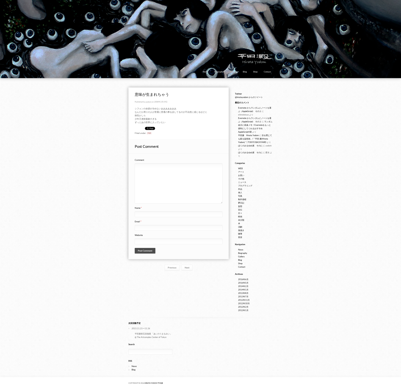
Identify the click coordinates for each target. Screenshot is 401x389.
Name (138, 208)
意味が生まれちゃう (152, 94)
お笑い (241, 175)
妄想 (240, 206)
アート (241, 172)
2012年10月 (244, 303)
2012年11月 (244, 300)
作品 (240, 189)
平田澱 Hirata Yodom (248, 135)
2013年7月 (243, 296)
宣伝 (240, 210)
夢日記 (241, 203)
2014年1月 (243, 290)
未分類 (241, 220)
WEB (240, 168)
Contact (267, 72)
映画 (240, 216)
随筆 (240, 234)
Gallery (233, 72)
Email (138, 221)
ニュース (242, 182)
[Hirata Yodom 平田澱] (254, 64)
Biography (219, 72)
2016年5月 (243, 283)
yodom (148, 102)
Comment (139, 160)
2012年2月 (243, 307)
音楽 (240, 237)
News (205, 72)
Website (139, 235)
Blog (245, 72)
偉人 (240, 192)
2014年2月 (243, 286)
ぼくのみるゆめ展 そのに (250, 146)
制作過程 (242, 199)
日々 (240, 213)
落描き (241, 230)
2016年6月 (243, 279)
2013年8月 (243, 293)
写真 (240, 196)
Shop (255, 72)
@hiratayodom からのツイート (249, 97)
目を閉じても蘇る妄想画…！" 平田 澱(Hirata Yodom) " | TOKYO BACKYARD (255, 138)
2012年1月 (243, 310)
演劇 (149, 133)
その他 (241, 179)
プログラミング (245, 186)
